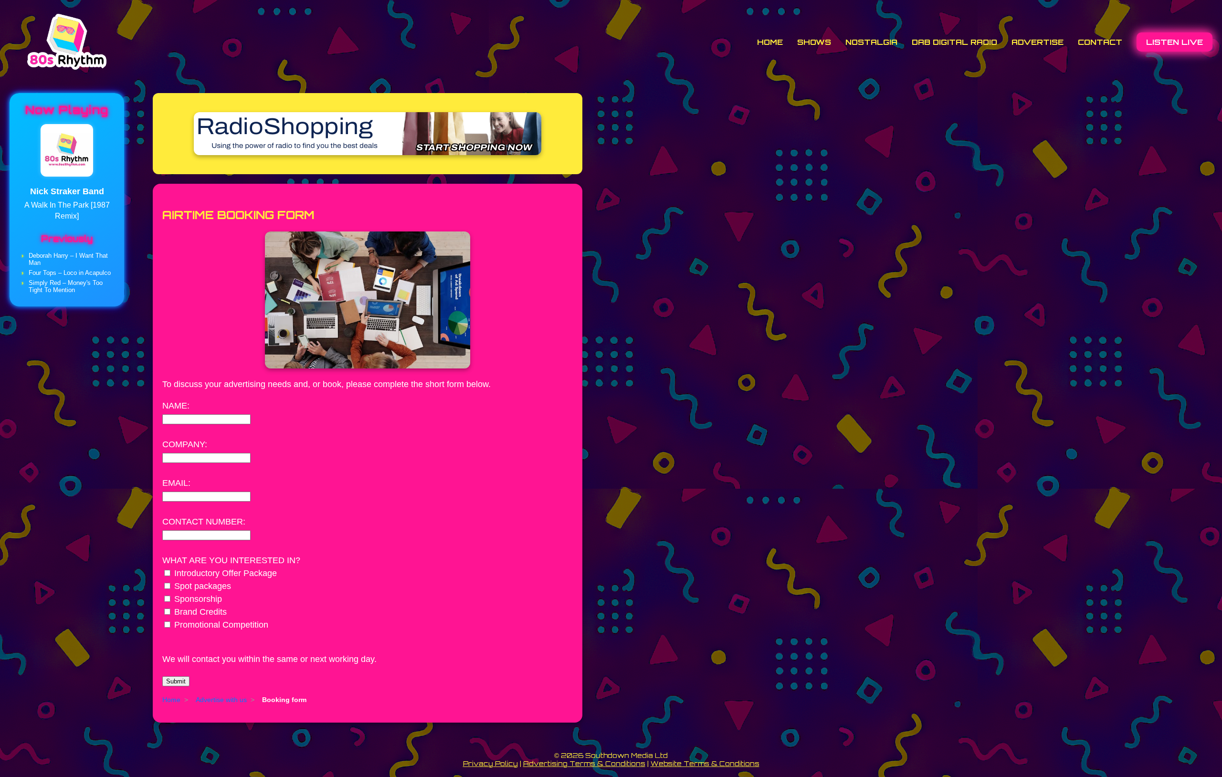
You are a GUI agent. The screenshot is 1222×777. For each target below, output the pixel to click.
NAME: (176, 405)
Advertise (1037, 42)
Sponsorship (198, 599)
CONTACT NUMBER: (203, 521)
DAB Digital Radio (954, 42)
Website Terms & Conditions (705, 763)
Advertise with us (221, 700)
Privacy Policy (490, 763)
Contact (1100, 42)
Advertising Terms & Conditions (584, 763)
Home (770, 42)
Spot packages (202, 586)
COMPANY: (184, 444)
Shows (814, 42)
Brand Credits (200, 612)
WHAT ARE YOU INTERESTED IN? (231, 560)
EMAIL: (176, 483)
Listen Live (1174, 42)
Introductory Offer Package (225, 573)
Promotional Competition (221, 625)
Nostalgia (871, 42)
